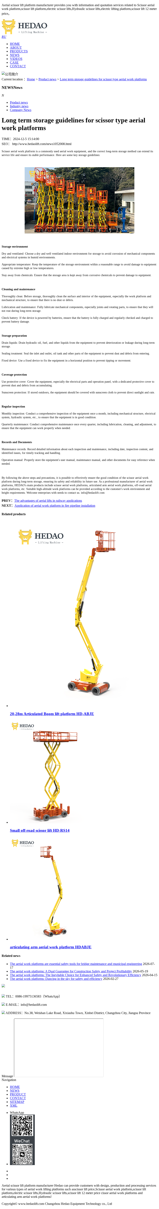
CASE (14, 62)
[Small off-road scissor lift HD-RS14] (53, 822)
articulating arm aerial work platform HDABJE (51, 947)
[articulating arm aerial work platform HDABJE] (53, 939)
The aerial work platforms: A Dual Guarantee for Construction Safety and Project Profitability (71, 971)
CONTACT (18, 66)
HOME (15, 44)
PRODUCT (18, 1094)
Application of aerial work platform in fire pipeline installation (54, 505)
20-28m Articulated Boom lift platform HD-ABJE (52, 714)
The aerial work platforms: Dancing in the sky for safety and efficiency (56, 978)
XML (13, 1105)
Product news (47, 79)
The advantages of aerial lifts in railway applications (48, 500)
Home (31, 79)
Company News (20, 110)
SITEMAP (17, 1102)
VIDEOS (16, 58)
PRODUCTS (19, 51)
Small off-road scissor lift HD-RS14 (40, 830)
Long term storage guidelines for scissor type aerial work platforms (103, 79)
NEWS (14, 55)
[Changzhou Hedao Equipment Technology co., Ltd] (24, 33)
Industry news (19, 106)
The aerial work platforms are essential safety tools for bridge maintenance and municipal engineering (76, 964)
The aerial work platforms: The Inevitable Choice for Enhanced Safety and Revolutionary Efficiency (75, 975)
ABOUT (16, 47)
